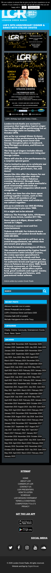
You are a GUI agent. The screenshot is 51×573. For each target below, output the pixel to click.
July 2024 (8, 357)
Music (7, 333)
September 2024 (22, 354)
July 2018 (30, 417)
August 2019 (23, 407)
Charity (7, 330)
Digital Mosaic (33, 566)
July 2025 (33, 347)
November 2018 (35, 413)
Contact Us (25, 487)
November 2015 (35, 446)
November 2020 (22, 394)
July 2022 (19, 377)
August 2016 (23, 440)
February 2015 (37, 453)
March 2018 (26, 420)
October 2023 (23, 364)
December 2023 (33, 360)
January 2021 (10, 394)
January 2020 (40, 400)
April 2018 (17, 420)
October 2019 (36, 403)
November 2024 (35, 351)
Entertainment (33, 330)
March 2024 (9, 360)
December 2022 (11, 374)
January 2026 (10, 344)
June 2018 (39, 417)
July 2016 (32, 440)
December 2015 (22, 446)
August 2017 (34, 427)
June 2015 (42, 450)
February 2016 (37, 443)
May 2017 (25, 430)
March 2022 (17, 380)
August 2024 (34, 354)
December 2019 (11, 403)
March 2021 (26, 390)
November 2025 (35, 344)
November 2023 (11, 364)
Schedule (25, 495)
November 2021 (24, 384)
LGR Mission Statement (25, 498)
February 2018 (37, 420)
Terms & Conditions (25, 501)
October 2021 (36, 384)
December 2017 (22, 423)
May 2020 (36, 397)
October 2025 (10, 347)
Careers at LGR (25, 484)
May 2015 (8, 453)
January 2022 (40, 380)
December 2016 (11, 436)
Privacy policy (33, 7)
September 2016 (11, 440)
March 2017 (9, 433)
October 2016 (36, 436)
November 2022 (24, 374)
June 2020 (27, 397)
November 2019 (24, 403)
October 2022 (36, 374)
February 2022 (28, 380)
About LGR (25, 481)
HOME (25, 478)
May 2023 (36, 367)
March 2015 (26, 453)
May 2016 (8, 443)
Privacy (25, 506)
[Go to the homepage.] (25, 13)
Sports (18, 333)
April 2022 (8, 380)
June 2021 (41, 387)
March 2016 (26, 443)
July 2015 (33, 450)
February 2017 (20, 433)
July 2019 (32, 407)
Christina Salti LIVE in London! (16, 316)
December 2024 (22, 351)
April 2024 (34, 357)
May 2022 (36, 377)
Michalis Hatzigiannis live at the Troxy (19, 319)
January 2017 (32, 433)
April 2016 (17, 443)
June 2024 (17, 357)
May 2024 (25, 357)
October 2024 (10, 354)
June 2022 (27, 377)
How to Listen (25, 492)
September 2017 (22, 427)
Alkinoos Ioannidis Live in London (17, 306)
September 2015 (22, 450)
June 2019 (41, 407)
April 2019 (17, 410)
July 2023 (19, 367)
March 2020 (17, 400)
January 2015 (10, 456)
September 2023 (35, 364)
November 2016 (24, 436)
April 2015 (17, 453)
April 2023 (8, 370)
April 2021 (17, 390)
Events (42, 330)
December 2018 (22, 413)
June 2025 (42, 347)
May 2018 (8, 420)
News (12, 333)
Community (22, 330)
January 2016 (10, 446)
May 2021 (8, 390)
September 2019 (11, 407)
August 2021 (23, 387)
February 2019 (37, 410)
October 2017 (10, 427)
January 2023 (40, 370)
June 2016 (41, 440)
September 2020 (35, 394)
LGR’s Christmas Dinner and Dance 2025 (21, 313)
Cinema (14, 330)
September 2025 (22, 347)
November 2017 (35, 423)
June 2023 (27, 367)
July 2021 (32, 387)
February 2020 (28, 400)
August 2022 (9, 377)
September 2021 (11, 387)
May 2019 (8, 410)
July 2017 (8, 430)
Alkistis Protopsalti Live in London (17, 309)
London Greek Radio (25, 281)
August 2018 (21, 417)
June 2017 (17, 430)
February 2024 (20, 360)
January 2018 (10, 423)
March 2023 (17, 370)
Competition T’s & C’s (25, 504)
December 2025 (22, 344)
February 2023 (28, 370)
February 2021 (37, 390)
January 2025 (10, 351)
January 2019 (10, 413)
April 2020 (8, 400)
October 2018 (10, 417)
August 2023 (9, 367)
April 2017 (34, 430)
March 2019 (26, 410)
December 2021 (11, 384)
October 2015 (10, 450)
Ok (24, 7)
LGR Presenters (25, 490)
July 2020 (19, 397)
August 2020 (9, 397)
